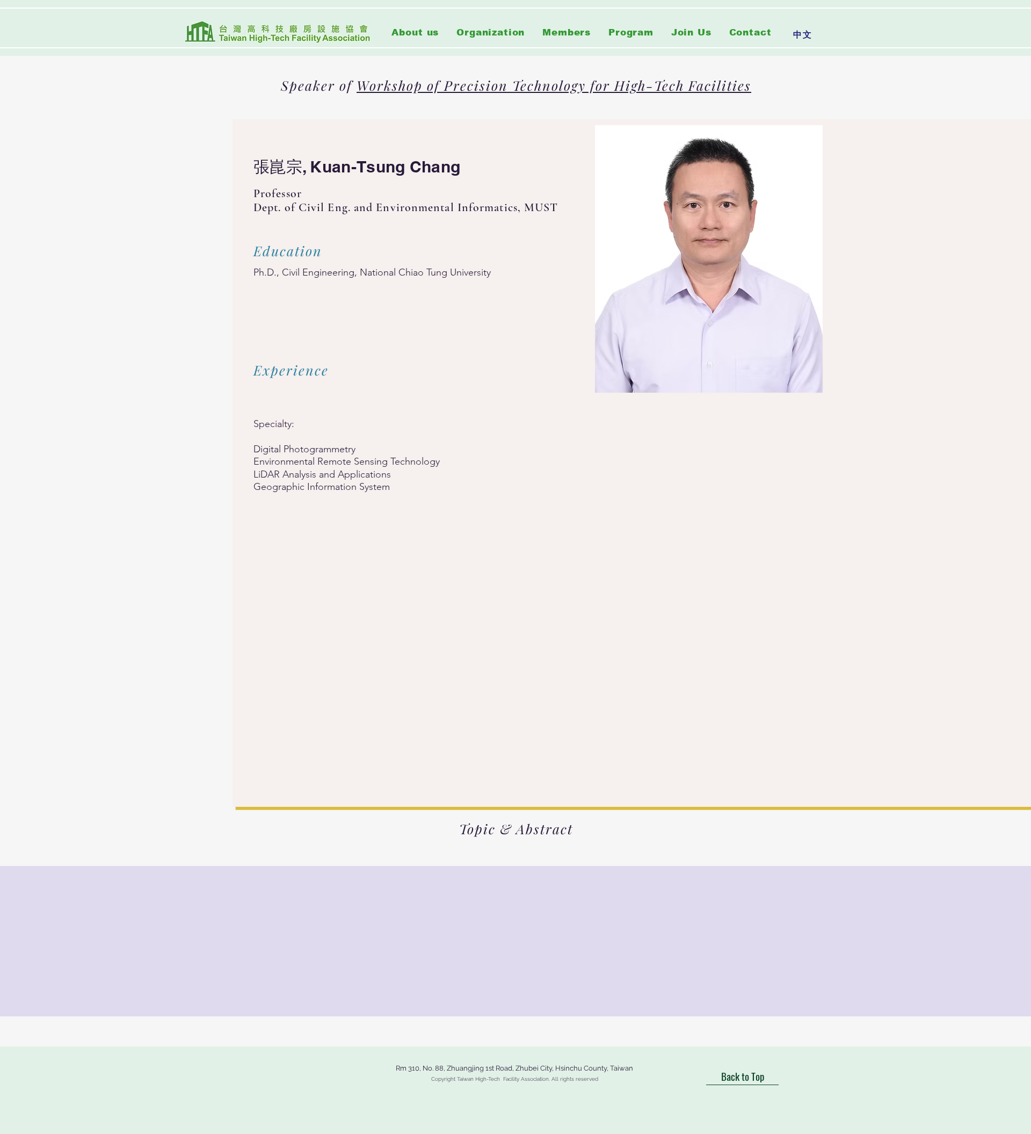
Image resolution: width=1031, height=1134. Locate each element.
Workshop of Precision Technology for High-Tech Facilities (554, 85)
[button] (491, 32)
